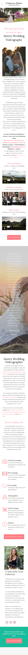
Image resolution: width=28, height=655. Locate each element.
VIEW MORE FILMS (14, 237)
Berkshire (6, 142)
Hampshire (15, 142)
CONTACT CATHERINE (14, 641)
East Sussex (18, 140)
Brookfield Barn (7, 412)
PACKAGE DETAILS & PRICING (14, 537)
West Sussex (8, 140)
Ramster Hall (11, 414)
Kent (22, 142)
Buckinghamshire (18, 147)
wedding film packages (9, 397)
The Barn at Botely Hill (16, 410)
